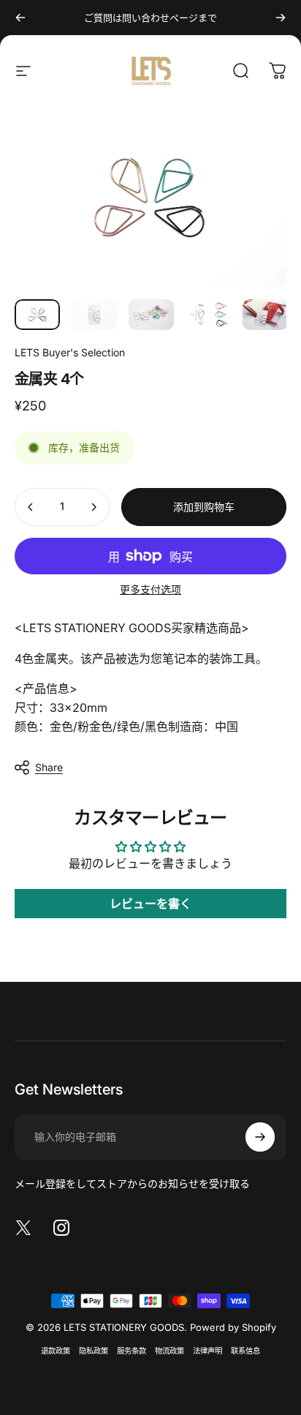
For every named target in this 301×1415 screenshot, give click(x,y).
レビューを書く (150, 903)
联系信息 (245, 1351)
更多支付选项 (150, 589)
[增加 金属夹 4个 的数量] (93, 507)
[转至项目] (37, 314)
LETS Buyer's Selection (70, 352)
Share (49, 767)
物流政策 (169, 1351)
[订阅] (260, 1137)
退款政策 (55, 1351)
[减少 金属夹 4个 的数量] (30, 507)
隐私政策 (93, 1351)
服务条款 (131, 1351)
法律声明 (207, 1351)
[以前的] (20, 17)
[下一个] (280, 17)
